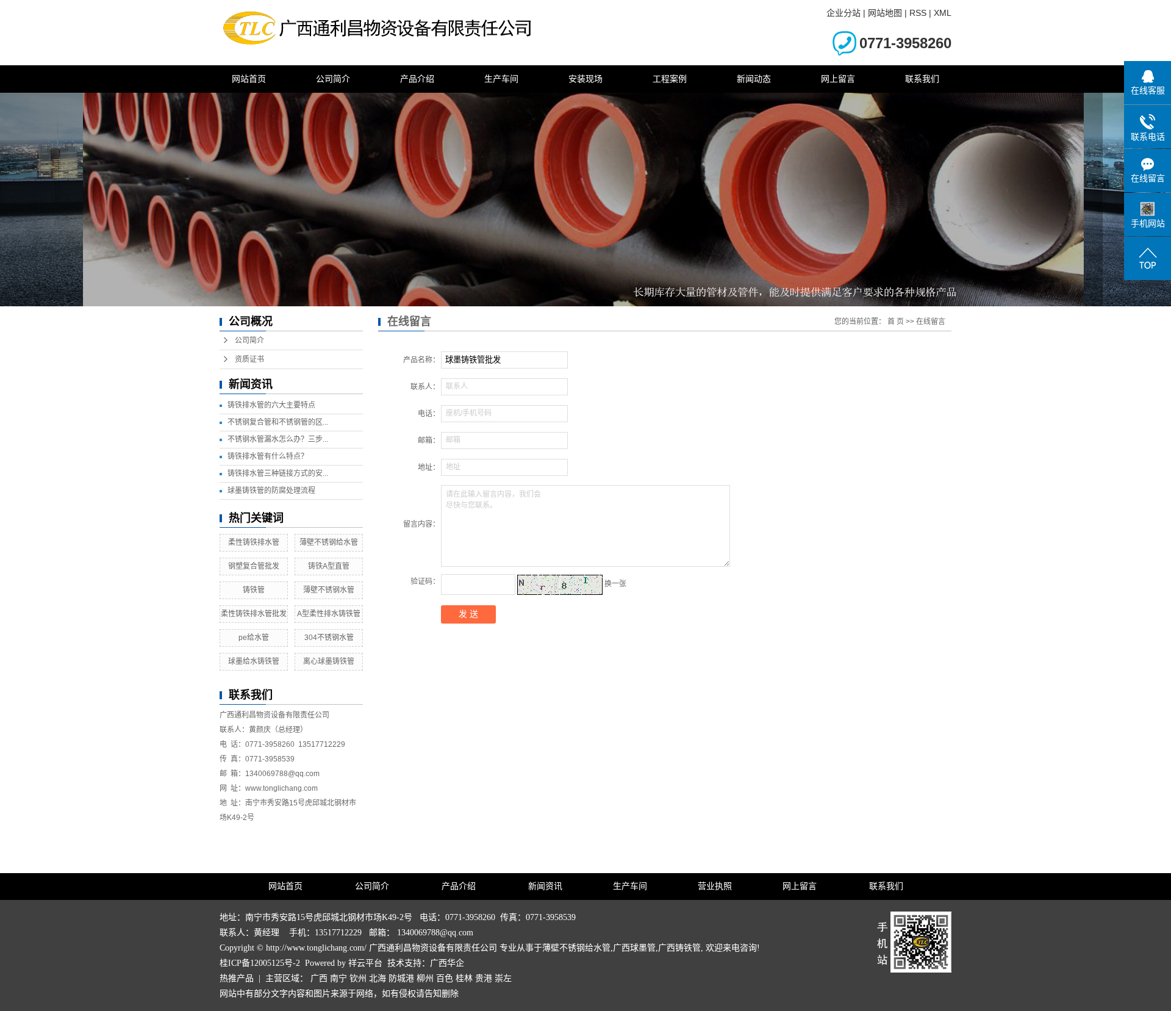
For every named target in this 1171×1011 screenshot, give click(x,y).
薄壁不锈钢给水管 (328, 542)
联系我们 (922, 79)
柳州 (425, 978)
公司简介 (333, 79)
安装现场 (585, 79)
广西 (319, 978)
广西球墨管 (634, 947)
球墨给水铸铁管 (253, 661)
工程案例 (670, 79)
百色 (444, 978)
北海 (377, 978)
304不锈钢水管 (329, 637)
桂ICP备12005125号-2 (260, 963)
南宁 (338, 978)
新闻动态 (754, 79)
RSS (917, 13)
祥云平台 (365, 963)
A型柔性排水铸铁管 (328, 614)
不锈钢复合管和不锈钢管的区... (277, 422)
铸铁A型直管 (328, 566)
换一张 (615, 584)
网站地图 (885, 13)
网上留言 (838, 79)
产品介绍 (417, 79)
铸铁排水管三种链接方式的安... (277, 473)
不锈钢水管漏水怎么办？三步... (277, 439)
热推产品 (237, 978)
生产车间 (501, 79)
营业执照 (715, 886)
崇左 (503, 978)
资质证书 (249, 359)
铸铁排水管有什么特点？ (267, 456)
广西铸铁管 (679, 947)
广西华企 (447, 963)
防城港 (401, 978)
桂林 (464, 978)
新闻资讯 (545, 886)
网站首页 (249, 79)
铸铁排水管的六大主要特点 (271, 405)
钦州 (358, 978)
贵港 (483, 978)
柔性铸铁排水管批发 (254, 614)
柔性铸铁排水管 (253, 542)
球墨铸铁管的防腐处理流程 (271, 490)
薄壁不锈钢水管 (328, 590)
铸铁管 (254, 590)
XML (942, 13)
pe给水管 (253, 637)
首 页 (895, 321)
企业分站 (843, 13)
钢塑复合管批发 (253, 566)
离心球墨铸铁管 (328, 661)
